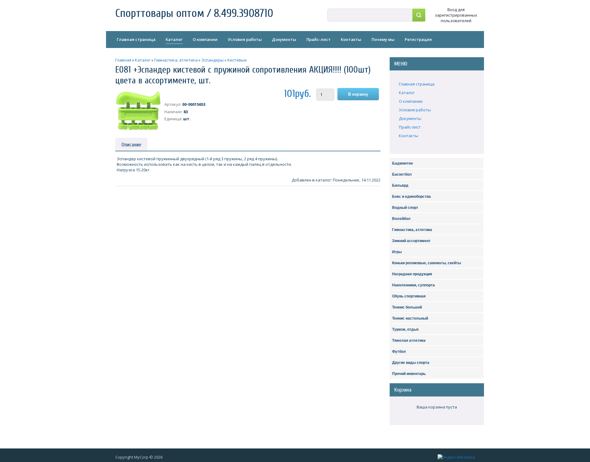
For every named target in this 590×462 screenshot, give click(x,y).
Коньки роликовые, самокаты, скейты (426, 263)
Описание (131, 144)
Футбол (399, 351)
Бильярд (400, 185)
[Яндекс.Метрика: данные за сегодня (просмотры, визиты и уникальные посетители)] (456, 457)
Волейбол (401, 219)
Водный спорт (405, 207)
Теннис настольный (410, 318)
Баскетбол (402, 174)
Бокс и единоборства (411, 196)
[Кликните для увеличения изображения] (138, 110)
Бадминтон (402, 163)
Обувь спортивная (409, 296)
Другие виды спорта (410, 362)
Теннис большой (407, 307)
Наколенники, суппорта (413, 285)
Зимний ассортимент (411, 241)
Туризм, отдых (405, 329)
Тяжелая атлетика (409, 340)
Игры (397, 252)
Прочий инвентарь (409, 374)
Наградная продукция (412, 274)
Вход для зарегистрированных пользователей (456, 15)
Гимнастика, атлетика (412, 230)
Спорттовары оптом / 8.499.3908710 (194, 13)
